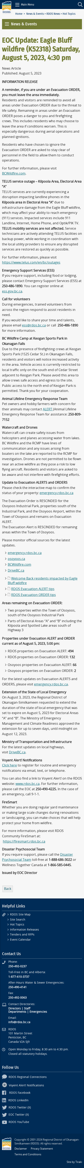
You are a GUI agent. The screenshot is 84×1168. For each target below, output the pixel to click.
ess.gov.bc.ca (12, 291)
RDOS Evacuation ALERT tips (32, 589)
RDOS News (53, 14)
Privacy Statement (42, 1148)
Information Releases (24, 929)
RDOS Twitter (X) (20, 1107)
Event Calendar (20, 939)
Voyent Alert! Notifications (26, 1085)
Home (18, 14)
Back (7, 889)
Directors (14, 1008)
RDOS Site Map (20, 914)
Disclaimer (20, 1148)
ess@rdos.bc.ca (34, 325)
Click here (9, 765)
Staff (27, 1008)
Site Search (17, 919)
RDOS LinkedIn (18, 1100)
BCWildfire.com (13, 173)
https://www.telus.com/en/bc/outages (31, 262)
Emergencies (38, 1011)
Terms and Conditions (27, 1154)
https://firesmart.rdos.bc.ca (24, 841)
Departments (17, 1011)
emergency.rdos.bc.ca (56, 493)
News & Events (35, 14)
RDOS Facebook (19, 1093)
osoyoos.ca (16, 559)
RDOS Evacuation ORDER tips (33, 595)
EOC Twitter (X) (19, 1114)
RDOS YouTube (19, 1122)
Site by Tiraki (74, 1161)
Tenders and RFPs (22, 934)
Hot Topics (17, 924)
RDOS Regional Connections (28, 1077)
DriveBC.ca (16, 570)
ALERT (48, 409)
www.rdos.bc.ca (27, 784)
